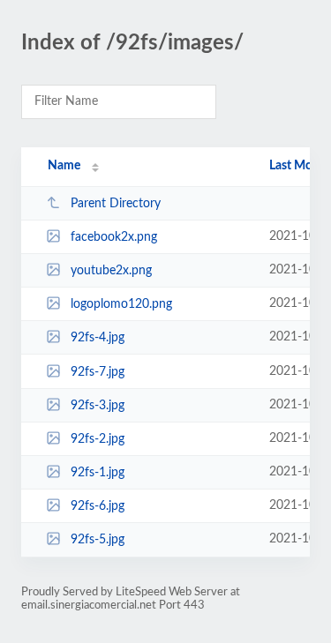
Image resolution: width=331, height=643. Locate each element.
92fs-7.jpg (97, 372)
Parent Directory (116, 204)
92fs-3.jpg (97, 406)
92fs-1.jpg (97, 473)
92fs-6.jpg (97, 506)
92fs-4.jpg (97, 338)
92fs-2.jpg (97, 439)
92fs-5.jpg (97, 540)
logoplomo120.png (121, 304)
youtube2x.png (111, 271)
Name (64, 166)
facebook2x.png (114, 237)
